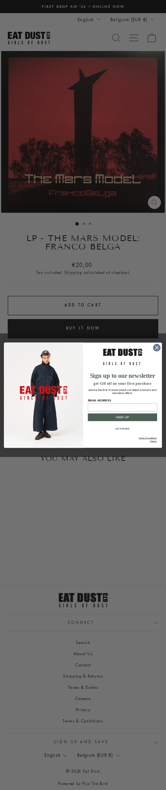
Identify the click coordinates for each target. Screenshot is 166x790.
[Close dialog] (156, 347)
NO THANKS (122, 428)
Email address (99, 400)
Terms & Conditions (148, 438)
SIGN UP (122, 417)
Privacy (153, 441)
